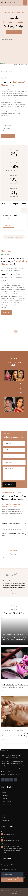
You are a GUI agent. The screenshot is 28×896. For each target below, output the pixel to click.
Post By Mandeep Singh (9, 634)
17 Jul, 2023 (20, 634)
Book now (6, 312)
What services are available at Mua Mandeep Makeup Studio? (12, 505)
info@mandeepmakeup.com (11, 840)
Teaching (5, 816)
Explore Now (20, 237)
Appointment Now (14, 32)
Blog (3, 818)
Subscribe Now (12, 879)
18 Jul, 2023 (20, 681)
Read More (5, 643)
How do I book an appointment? (11, 523)
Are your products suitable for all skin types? (13, 534)
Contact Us (5, 820)
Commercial (6, 807)
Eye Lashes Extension (9, 813)
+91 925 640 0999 (9, 834)
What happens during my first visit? (12, 529)
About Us (5, 795)
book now (8, 226)
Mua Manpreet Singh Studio (13, 891)
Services (4, 798)
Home (4, 792)
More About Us (7, 136)
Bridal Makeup (7, 801)
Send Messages (9, 484)
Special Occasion (8, 804)
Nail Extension (7, 810)
